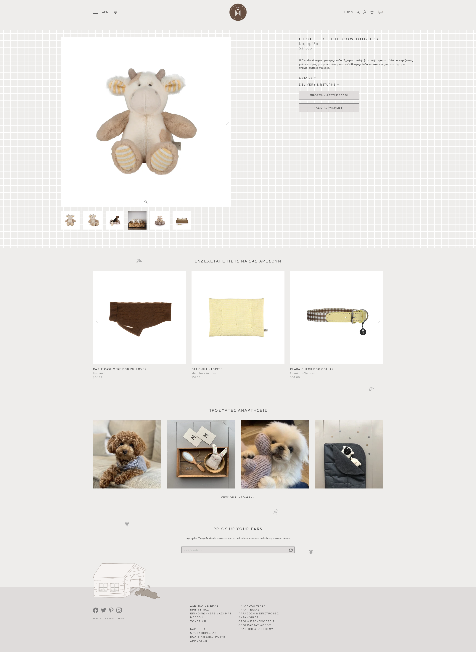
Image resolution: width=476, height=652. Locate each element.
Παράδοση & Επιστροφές (259, 613)
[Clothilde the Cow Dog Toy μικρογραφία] (70, 220)
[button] (115, 12)
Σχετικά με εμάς (204, 606)
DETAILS (306, 78)
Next (379, 320)
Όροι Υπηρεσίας (203, 633)
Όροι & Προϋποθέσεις (257, 621)
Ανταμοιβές (249, 617)
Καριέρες (198, 629)
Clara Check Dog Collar (312, 369)
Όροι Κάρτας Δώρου (255, 625)
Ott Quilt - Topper (207, 369)
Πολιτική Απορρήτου (256, 629)
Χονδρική (198, 621)
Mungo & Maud (106, 618)
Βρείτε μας (199, 609)
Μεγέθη (196, 617)
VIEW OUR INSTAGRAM (238, 497)
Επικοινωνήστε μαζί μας (211, 613)
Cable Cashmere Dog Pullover (120, 369)
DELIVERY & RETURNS (318, 85)
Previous (97, 320)
